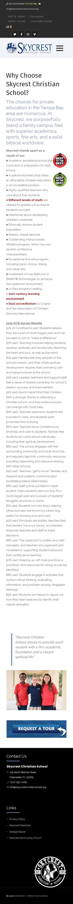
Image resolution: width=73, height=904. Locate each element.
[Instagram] (28, 34)
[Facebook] (21, 34)
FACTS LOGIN (16, 16)
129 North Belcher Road (23, 772)
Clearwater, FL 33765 (20, 777)
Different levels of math (26, 200)
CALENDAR (37, 16)
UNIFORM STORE (41, 21)
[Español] (11, 26)
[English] (7, 26)
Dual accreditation (22, 303)
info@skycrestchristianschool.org (22, 9)
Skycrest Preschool (20, 825)
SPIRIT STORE (17, 21)
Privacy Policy (17, 819)
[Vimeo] (34, 34)
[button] (59, 48)
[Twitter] (15, 34)
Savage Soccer (17, 831)
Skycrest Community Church (25, 838)
